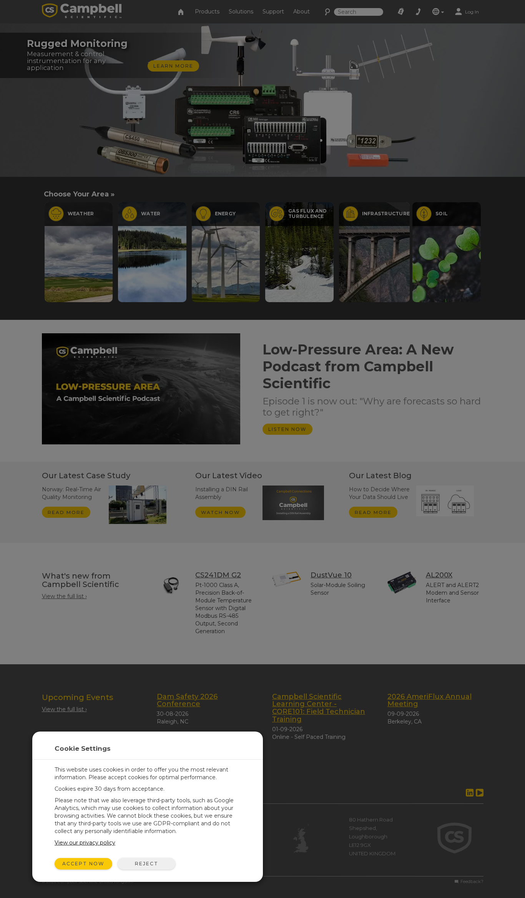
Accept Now (83, 863)
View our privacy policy (85, 842)
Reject (146, 863)
